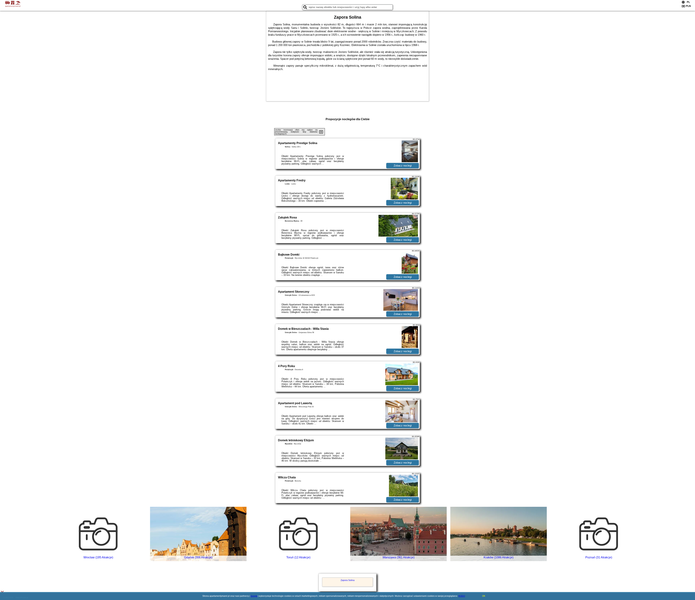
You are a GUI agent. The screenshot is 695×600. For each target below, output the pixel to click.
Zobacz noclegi (403, 165)
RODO (461, 596)
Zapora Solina (348, 580)
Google (254, 596)
